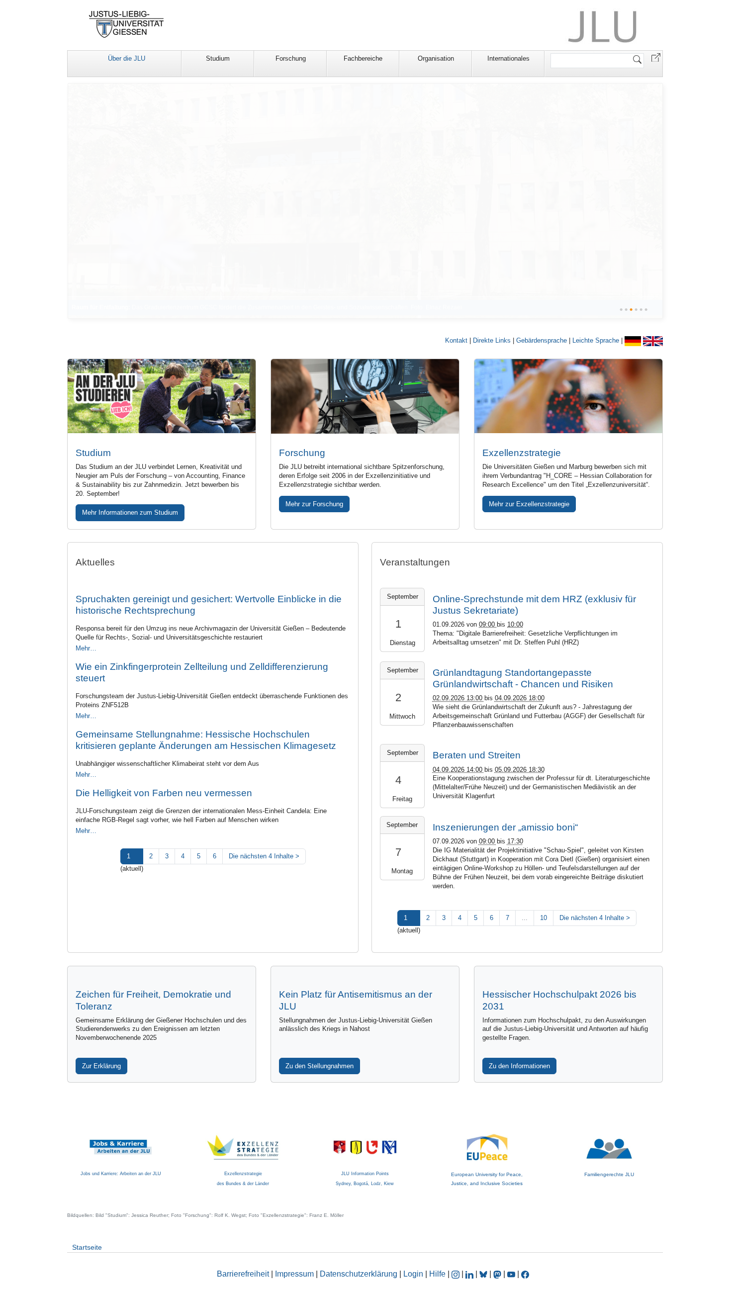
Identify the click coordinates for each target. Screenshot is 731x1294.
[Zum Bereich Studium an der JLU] (162, 396)
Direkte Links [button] (493, 340)
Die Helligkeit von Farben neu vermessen (164, 793)
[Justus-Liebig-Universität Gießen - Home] (126, 24)
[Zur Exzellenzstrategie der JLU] (568, 396)
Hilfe (437, 1274)
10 (543, 918)
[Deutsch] (634, 340)
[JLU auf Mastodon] (498, 1274)
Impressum (294, 1274)
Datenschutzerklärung (358, 1274)
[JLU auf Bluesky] (484, 1274)
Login (414, 1274)
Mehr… (86, 648)
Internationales (508, 58)
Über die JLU (126, 58)
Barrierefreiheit (243, 1274)
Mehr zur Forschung (314, 504)
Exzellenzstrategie (521, 453)
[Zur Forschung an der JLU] (365, 396)
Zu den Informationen (519, 1066)
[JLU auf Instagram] (456, 1274)
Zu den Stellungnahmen (319, 1066)
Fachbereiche (363, 58)
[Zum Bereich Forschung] (365, 200)
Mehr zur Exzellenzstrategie (529, 504)
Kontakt (457, 340)
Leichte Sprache (596, 340)
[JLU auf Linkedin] (470, 1274)
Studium (218, 58)
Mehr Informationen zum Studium (130, 512)
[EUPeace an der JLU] (487, 1138)
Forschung (290, 58)
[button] (655, 57)
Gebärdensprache (542, 340)
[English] (653, 340)
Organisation (436, 58)
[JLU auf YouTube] (511, 1274)
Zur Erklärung (101, 1066)
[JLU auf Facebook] (525, 1274)
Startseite (87, 1247)
